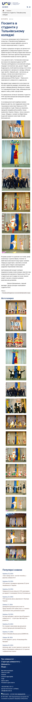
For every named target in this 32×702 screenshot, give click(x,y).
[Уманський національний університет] (3, 10)
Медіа (3, 667)
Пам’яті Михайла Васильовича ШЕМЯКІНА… (16, 634)
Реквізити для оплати (8, 682)
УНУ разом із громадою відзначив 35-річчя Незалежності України (16, 584)
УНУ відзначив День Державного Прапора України (16, 600)
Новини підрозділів (7, 676)
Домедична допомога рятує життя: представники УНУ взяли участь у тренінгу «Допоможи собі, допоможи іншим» (16, 608)
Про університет (7, 659)
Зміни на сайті (5, 672)
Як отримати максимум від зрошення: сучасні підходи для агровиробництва (14, 627)
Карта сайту (5, 680)
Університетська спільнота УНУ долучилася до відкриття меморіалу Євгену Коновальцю (16, 592)
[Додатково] (30, 7)
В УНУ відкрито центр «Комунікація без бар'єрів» (15, 640)
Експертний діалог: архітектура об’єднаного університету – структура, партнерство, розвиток (16, 618)
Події (2, 678)
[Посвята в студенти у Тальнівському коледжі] (16, 129)
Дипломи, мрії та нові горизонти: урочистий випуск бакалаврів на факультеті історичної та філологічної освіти (16, 649)
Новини (3, 674)
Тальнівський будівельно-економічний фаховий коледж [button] (16, 292)
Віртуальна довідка (7, 670)
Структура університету (10, 662)
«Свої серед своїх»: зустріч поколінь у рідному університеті (14, 576)
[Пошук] (27, 7)
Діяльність (5, 664)
